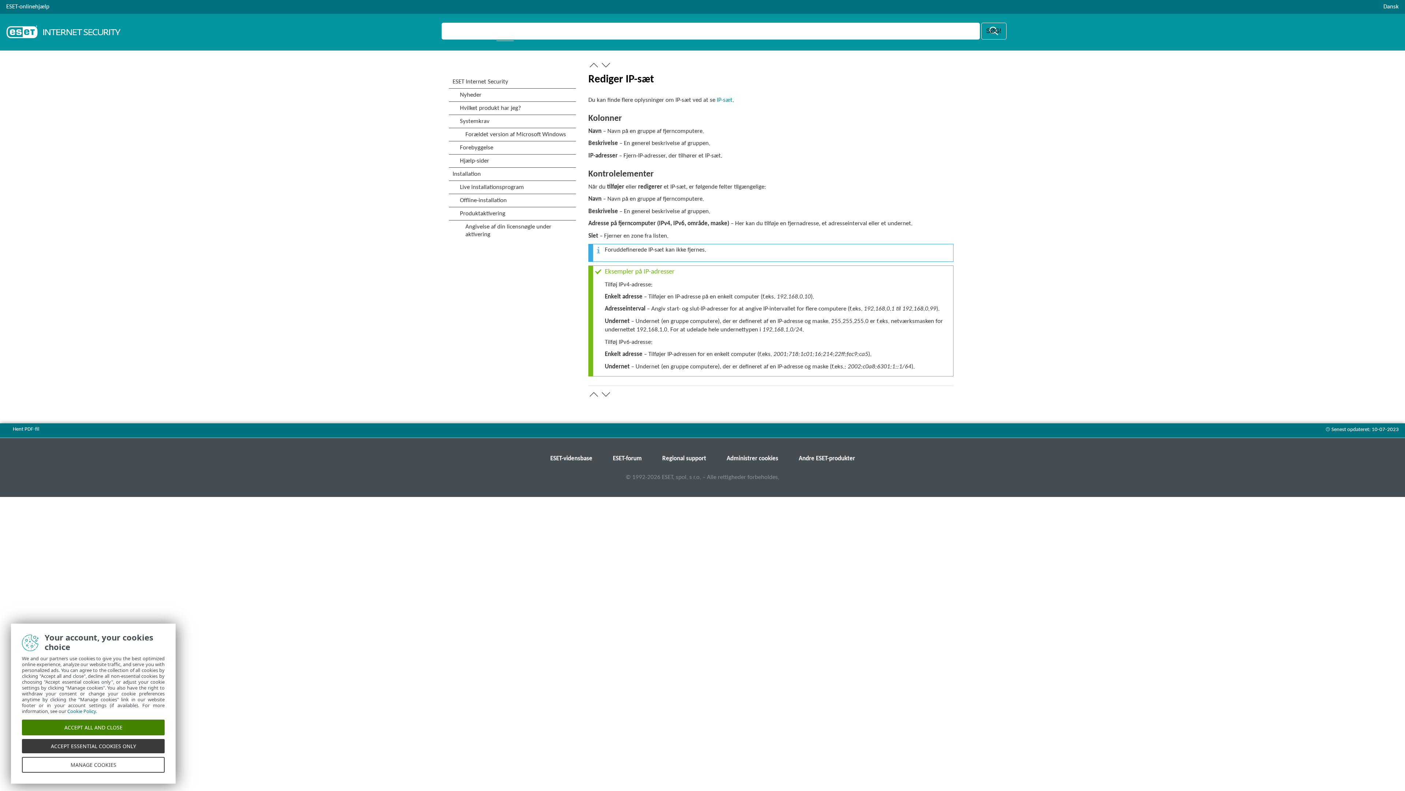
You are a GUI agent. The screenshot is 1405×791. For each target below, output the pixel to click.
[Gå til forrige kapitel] (593, 65)
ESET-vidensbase (571, 459)
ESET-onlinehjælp (27, 7)
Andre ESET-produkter (827, 459)
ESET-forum (627, 459)
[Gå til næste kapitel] (605, 65)
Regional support (684, 459)
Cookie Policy (81, 711)
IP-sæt (725, 100)
